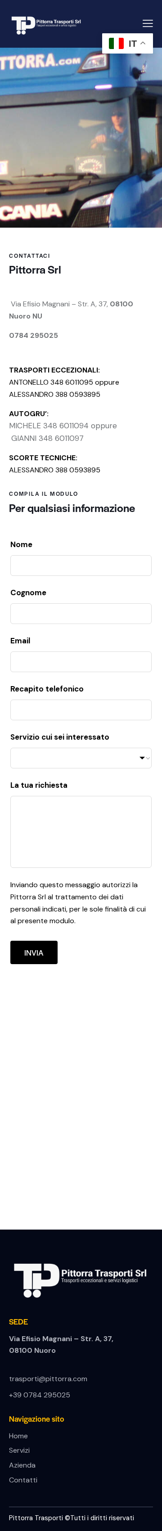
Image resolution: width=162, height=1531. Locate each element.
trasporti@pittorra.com (48, 1378)
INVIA (34, 952)
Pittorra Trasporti (37, 1517)
